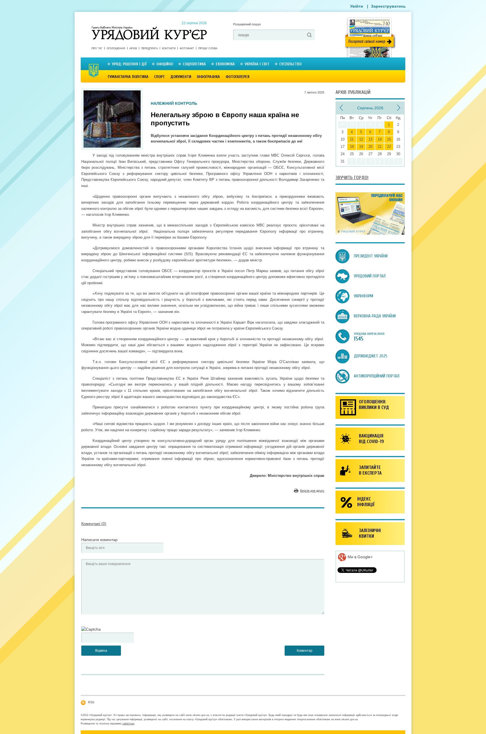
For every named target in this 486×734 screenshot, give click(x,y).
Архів (133, 48)
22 (389, 146)
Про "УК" (96, 48)
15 (389, 139)
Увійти (356, 6)
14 (380, 139)
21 (380, 146)
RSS (91, 702)
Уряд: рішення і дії (129, 64)
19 (361, 146)
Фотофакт (187, 48)
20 (370, 146)
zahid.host (128, 723)
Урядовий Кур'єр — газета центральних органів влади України (149, 27)
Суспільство (290, 64)
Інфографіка (208, 76)
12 (361, 139)
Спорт (159, 76)
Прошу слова (207, 48)
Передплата (149, 48)
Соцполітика (194, 64)
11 (352, 139)
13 (370, 139)
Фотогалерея (237, 76)
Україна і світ (257, 64)
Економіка (225, 64)
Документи (180, 76)
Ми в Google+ (359, 557)
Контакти (169, 48)
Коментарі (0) (93, 523)
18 (352, 146)
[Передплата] (370, 233)
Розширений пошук (247, 24)
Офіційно (164, 64)
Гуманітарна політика (128, 76)
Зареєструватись (388, 6)
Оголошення (116, 48)
